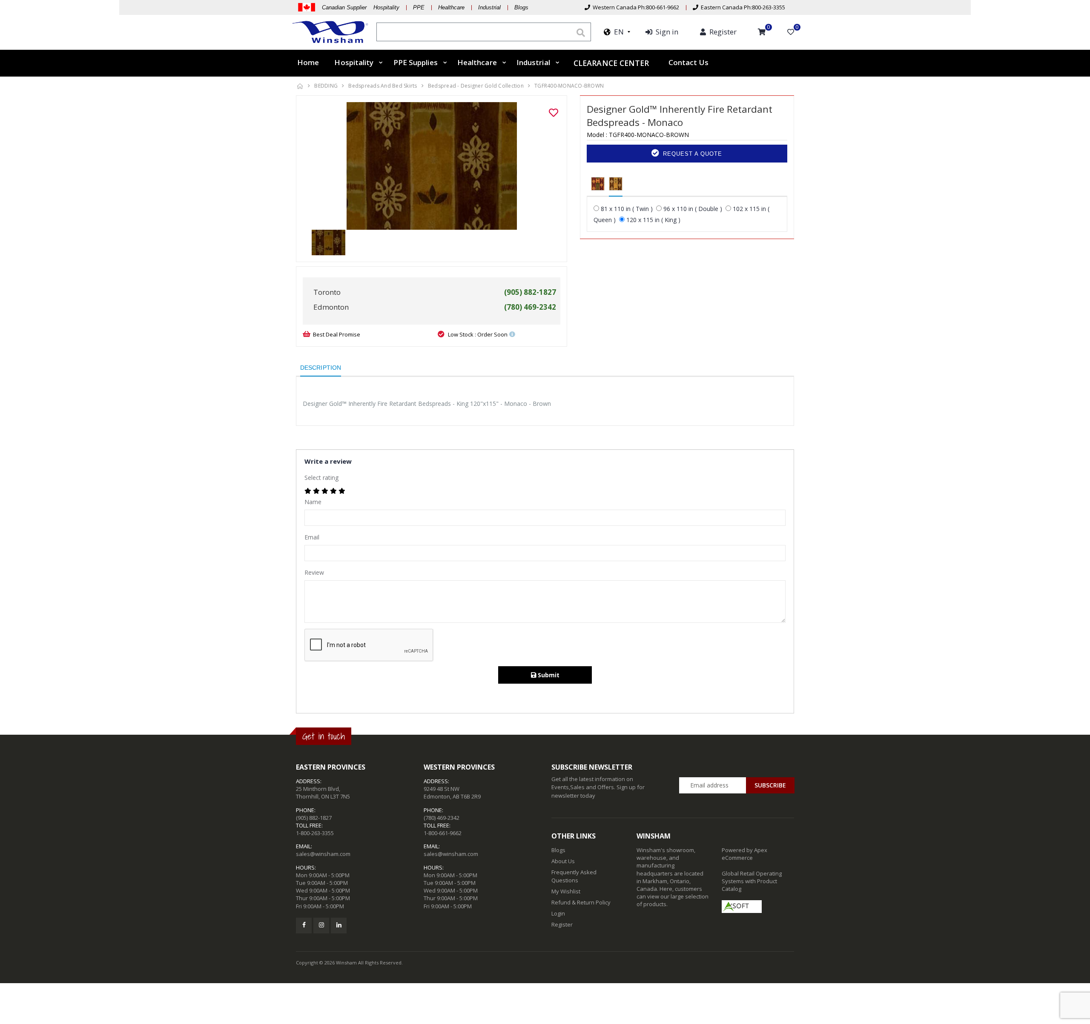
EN (617, 32)
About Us (563, 861)
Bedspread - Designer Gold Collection (476, 85)
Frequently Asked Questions (574, 876)
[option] (431, 166)
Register (562, 924)
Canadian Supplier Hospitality (360, 7)
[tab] (598, 184)
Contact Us (688, 62)
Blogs (521, 7)
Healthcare (451, 7)
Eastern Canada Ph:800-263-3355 (741, 7)
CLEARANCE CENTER (611, 62)
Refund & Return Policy (581, 902)
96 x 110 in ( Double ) (692, 209)
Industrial (489, 7)
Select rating (321, 477)
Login (558, 913)
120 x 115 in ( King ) (653, 220)
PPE (419, 7)
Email (311, 537)
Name (312, 502)
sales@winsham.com (323, 854)
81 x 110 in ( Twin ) (627, 209)
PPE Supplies (415, 62)
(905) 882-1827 (314, 817)
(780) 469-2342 (441, 817)
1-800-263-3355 (315, 833)
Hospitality (353, 62)
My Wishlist (565, 891)
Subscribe (770, 785)
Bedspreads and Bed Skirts (382, 85)
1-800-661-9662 (443, 833)
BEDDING (326, 85)
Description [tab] (320, 367)
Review (314, 572)
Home (308, 62)
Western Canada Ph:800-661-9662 (634, 7)
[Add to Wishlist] (553, 112)
